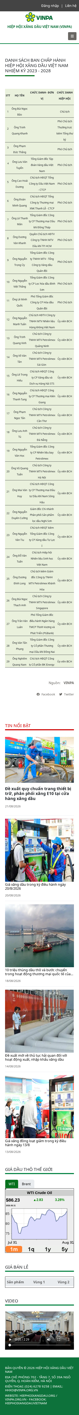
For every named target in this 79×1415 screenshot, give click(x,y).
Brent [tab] (26, 1184)
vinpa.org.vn (15, 1399)
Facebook (48, 694)
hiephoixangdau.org (37, 1395)
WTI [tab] (12, 1184)
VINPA (7, 13)
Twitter (68, 694)
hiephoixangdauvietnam (26, 1403)
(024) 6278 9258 (37, 1386)
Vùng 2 (63, 1282)
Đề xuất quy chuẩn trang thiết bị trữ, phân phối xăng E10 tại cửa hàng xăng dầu (38, 793)
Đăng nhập (50, 5)
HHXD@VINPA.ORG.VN (21, 1390)
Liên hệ (70, 5)
